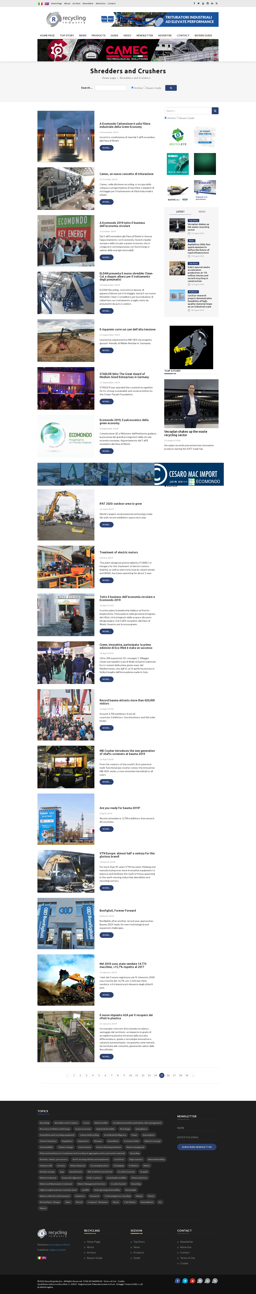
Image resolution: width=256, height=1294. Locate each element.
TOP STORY (67, 35)
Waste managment (135, 1147)
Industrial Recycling (89, 1135)
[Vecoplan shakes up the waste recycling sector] (177, 224)
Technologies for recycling (117, 1196)
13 (149, 1075)
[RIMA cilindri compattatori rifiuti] (205, 164)
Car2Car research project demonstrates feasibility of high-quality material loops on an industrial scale (200, 301)
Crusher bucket (118, 1184)
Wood (79, 1202)
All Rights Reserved (73, 1281)
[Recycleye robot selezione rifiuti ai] (178, 137)
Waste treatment (48, 1177)
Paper (134, 1135)
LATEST (180, 211)
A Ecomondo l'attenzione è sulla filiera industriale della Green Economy (125, 125)
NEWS (82, 35)
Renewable (130, 1190)
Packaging (119, 1165)
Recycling (44, 1122)
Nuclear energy (47, 1171)
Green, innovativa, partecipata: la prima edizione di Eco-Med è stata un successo (126, 646)
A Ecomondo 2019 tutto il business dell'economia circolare (122, 224)
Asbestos (80, 1196)
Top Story (193, 220)
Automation (148, 1135)
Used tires (119, 1159)
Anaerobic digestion (72, 1177)
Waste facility (101, 1122)
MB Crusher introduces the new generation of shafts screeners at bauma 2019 (127, 752)
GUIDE (114, 35)
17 (174, 1075)
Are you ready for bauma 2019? (120, 808)
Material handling (156, 1159)
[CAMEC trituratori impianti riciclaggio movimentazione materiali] (128, 50)
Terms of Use (187, 1257)
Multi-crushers (94, 1177)
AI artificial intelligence (115, 1135)
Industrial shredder (105, 1129)
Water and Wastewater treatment (56, 1184)
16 (168, 1075)
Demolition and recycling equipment (57, 1135)
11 (136, 1075)
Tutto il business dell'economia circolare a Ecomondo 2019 (127, 598)
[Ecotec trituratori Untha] (178, 191)
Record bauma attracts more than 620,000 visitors (127, 702)
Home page (109, 78)
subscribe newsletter (197, 1147)
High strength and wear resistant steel (58, 1190)
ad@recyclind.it (57, 1249)
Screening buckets (99, 1165)
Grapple (144, 1171)
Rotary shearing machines (108, 1147)
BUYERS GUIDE (203, 35)
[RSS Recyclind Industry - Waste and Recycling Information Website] (217, 3)
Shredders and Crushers (135, 78)
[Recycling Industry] (66, 19)
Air (160, 1202)
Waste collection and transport (55, 1196)
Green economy (83, 1129)
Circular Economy (126, 1171)
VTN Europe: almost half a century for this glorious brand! (127, 855)
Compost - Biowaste (97, 1202)
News (191, 241)
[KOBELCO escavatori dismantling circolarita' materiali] (178, 164)
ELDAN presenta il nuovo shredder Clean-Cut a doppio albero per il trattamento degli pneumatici (126, 276)
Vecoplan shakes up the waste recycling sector (198, 227)
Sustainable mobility (116, 1177)
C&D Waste (129, 1202)
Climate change (65, 1147)
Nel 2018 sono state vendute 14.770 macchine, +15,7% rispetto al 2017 (123, 965)
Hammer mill (46, 1165)
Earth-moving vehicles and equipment (91, 1159)
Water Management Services (91, 1184)
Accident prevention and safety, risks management (137, 1122)
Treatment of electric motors (119, 552)
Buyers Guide (94, 1257)
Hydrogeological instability (107, 1190)
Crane (86, 1122)
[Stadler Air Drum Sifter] (205, 191)
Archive (76, 3)
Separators (83, 1141)
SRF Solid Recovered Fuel (100, 1171)
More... (107, 148)
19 (186, 1075)
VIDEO (127, 35)
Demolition (113, 1141)
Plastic (151, 1196)
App (62, 1171)
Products (193, 292)
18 (180, 1075)
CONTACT (183, 35)
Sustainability (46, 1147)
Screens (61, 1165)
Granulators (141, 1129)
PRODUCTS (98, 35)
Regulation (67, 1141)
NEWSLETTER (145, 35)
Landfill (85, 1190)
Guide (136, 1257)
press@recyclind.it (60, 1244)
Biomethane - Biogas (50, 1202)
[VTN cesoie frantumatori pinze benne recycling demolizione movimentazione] (191, 347)
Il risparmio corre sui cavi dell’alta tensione (128, 329)
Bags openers (136, 1159)
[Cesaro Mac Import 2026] (130, 473)
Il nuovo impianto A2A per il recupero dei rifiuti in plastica (126, 1016)
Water (146, 1165)
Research (94, 1196)
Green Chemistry (48, 1141)
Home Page (56, 3)
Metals (139, 1196)
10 (130, 1075)
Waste (43, 1208)
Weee (116, 1202)
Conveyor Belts (131, 1141)
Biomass (98, 1141)
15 (161, 1075)
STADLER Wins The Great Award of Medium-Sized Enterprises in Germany (124, 375)
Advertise (101, 3)
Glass (68, 1202)
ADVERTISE (165, 35)
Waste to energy (153, 1141)
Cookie (184, 1263)
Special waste (75, 1171)
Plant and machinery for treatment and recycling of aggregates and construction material (82, 1153)
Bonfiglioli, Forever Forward (118, 910)
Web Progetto (46, 1287)
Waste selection (139, 1177)
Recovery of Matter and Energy (55, 1129)
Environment (84, 1147)
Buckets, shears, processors (53, 1159)
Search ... (87, 87)
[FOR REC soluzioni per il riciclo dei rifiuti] (159, 19)
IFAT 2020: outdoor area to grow (121, 503)
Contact (112, 3)
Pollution (133, 1165)
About (67, 3)
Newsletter (88, 3)
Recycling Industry (53, 1281)
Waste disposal (77, 1165)
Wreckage (125, 1129)
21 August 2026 (172, 440)
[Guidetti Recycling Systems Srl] (205, 137)
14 (155, 1075)
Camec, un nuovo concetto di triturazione (126, 173)
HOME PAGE (47, 35)
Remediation (147, 1202)
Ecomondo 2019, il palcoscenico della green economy (124, 421)
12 (143, 1075)
